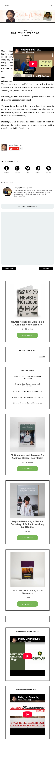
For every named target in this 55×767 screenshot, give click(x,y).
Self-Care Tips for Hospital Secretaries (27, 391)
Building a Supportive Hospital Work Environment (27, 377)
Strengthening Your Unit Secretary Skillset (27, 397)
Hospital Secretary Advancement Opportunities (27, 385)
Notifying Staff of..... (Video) (23, 188)
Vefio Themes (40, 759)
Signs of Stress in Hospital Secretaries (27, 403)
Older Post (46, 268)
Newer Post (9, 268)
